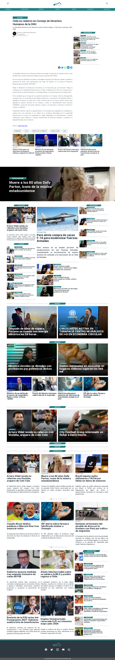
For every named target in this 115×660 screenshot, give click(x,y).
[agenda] (79, 578)
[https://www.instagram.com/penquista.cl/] (57, 650)
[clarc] (10, 268)
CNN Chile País (23, 126)
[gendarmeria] (79, 631)
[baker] (79, 589)
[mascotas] (83, 254)
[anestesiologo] (79, 621)
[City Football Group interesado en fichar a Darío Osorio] (83, 232)
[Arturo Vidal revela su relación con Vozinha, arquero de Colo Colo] (23, 472)
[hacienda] (79, 567)
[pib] (23, 568)
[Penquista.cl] (8, 4)
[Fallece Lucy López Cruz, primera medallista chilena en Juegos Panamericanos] (10, 295)
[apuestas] (10, 286)
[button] (17, 131)
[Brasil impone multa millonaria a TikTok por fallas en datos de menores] (83, 221)
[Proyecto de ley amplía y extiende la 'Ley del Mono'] (77, 53)
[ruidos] (77, 45)
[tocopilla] (77, 60)
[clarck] (10, 250)
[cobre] (79, 599)
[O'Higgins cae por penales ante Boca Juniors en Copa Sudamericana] (10, 277)
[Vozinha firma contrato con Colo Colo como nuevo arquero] (10, 259)
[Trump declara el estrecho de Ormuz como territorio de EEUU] (79, 556)
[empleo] (57, 615)
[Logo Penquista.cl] (57, 6)
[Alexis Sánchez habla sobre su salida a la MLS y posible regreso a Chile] (57, 568)
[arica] (77, 38)
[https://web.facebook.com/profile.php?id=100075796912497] (46, 650)
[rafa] (79, 610)
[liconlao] (83, 243)
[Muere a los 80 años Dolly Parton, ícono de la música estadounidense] (83, 210)
